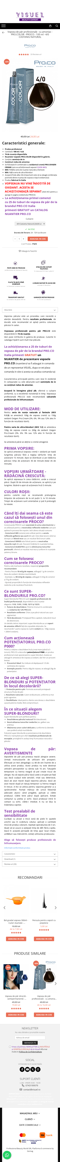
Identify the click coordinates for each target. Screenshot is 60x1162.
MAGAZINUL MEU (29, 1113)
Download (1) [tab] (9, 859)
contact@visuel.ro (31, 1089)
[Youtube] (27, 1069)
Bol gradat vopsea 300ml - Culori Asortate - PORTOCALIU (16, 921)
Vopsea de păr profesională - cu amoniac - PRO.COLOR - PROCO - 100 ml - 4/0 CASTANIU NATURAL (44, 997)
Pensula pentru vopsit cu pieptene (44, 921)
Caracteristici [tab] (9, 854)
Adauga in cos (38, 238)
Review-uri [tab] (10, 864)
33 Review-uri (35, 54)
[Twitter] (32, 1069)
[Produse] (3, 26)
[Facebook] (22, 1069)
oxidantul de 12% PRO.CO (20, 610)
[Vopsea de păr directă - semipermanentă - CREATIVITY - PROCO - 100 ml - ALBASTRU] (16, 976)
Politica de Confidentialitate (30, 1051)
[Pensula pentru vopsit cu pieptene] (44, 900)
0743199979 (31, 1085)
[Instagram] (38, 1069)
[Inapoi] (2, 32)
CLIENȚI (29, 1119)
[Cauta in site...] (57, 26)
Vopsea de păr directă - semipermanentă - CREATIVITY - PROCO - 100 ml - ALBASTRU (16, 997)
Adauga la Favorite (29, 251)
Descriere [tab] (8, 310)
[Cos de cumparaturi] (50, 26)
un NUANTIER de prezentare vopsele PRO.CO (27, 359)
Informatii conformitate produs (17, 848)
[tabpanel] (30, 95)
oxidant (37, 629)
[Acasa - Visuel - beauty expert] (30, 17)
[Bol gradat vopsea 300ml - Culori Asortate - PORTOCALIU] (16, 901)
